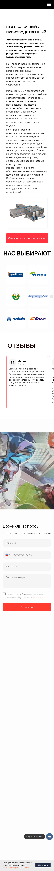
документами (38, 598)
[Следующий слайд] (51, 296)
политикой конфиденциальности (16, 868)
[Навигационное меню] (49, 4)
